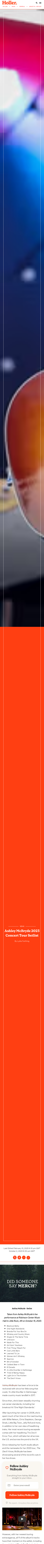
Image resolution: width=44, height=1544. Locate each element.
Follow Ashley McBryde (22, 1495)
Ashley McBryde (9, 1385)
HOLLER (5, 6)
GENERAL (22, 6)
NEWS (13, 6)
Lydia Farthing (23, 940)
